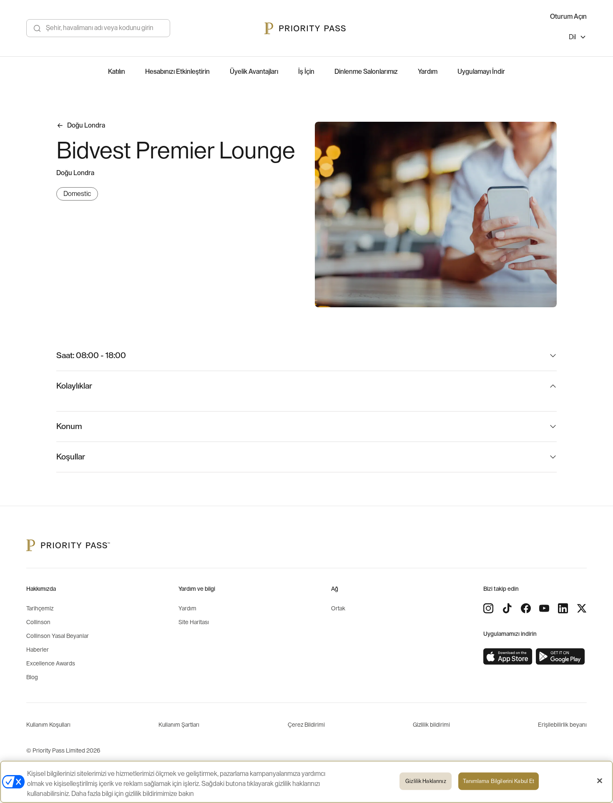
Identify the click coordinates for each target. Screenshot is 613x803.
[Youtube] (544, 608)
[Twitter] (582, 608)
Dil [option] (572, 37)
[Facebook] (526, 608)
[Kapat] (599, 781)
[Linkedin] (563, 608)
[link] (508, 656)
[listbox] (578, 38)
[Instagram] (488, 608)
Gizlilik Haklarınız (425, 781)
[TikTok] (507, 608)
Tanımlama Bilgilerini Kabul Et (498, 781)
